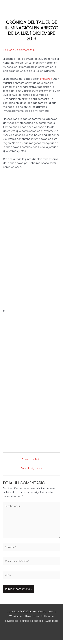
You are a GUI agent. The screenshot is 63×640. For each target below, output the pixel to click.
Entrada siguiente (31, 468)
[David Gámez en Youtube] (17, 630)
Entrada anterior (31, 459)
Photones (46, 79)
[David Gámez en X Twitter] (36, 630)
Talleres (7, 50)
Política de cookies (31, 621)
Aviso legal (51, 621)
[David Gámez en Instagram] (27, 630)
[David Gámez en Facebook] (46, 630)
